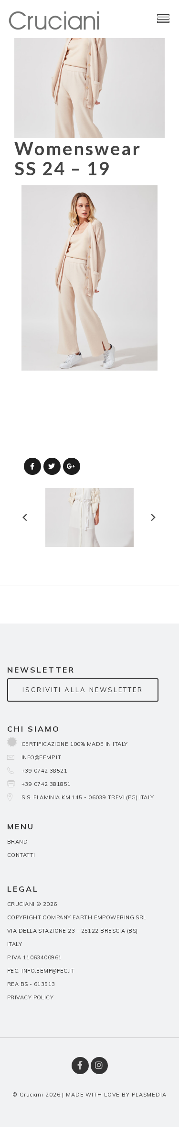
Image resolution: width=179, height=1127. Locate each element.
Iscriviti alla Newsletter (82, 690)
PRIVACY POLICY (30, 997)
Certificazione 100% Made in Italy (74, 744)
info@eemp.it (41, 757)
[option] (89, 278)
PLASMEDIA (149, 1094)
